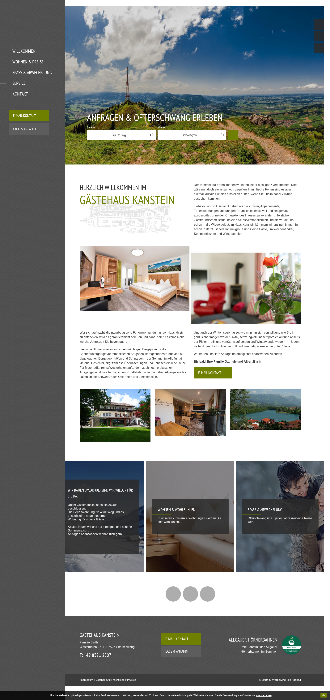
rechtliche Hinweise (124, 679)
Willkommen (23, 51)
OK (323, 695)
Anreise (91, 127)
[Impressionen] (190, 594)
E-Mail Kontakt (24, 115)
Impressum (86, 679)
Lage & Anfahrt (24, 128)
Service (19, 83)
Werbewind (279, 679)
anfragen (233, 135)
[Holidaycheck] (173, 594)
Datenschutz (103, 679)
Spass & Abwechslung (32, 72)
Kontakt (20, 94)
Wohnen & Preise (28, 62)
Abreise (161, 127)
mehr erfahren (264, 695)
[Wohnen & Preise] (207, 594)
